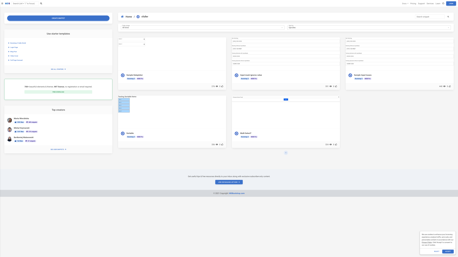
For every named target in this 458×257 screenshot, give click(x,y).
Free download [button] (58, 92)
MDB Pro (140, 78)
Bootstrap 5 (131, 78)
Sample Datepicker (134, 75)
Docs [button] (404, 3)
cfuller (144, 16)
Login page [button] (14, 47)
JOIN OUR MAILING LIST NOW (228, 182)
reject (436, 251)
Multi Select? (245, 133)
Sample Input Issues (363, 75)
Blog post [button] (13, 51)
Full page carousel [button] (16, 60)
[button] (448, 17)
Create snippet (58, 18)
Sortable (130, 133)
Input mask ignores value (251, 75)
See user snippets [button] (57, 149)
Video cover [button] (14, 56)
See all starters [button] (57, 69)
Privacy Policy (427, 242)
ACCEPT (448, 251)
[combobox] (202, 27)
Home (129, 16)
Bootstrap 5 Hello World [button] (18, 43)
